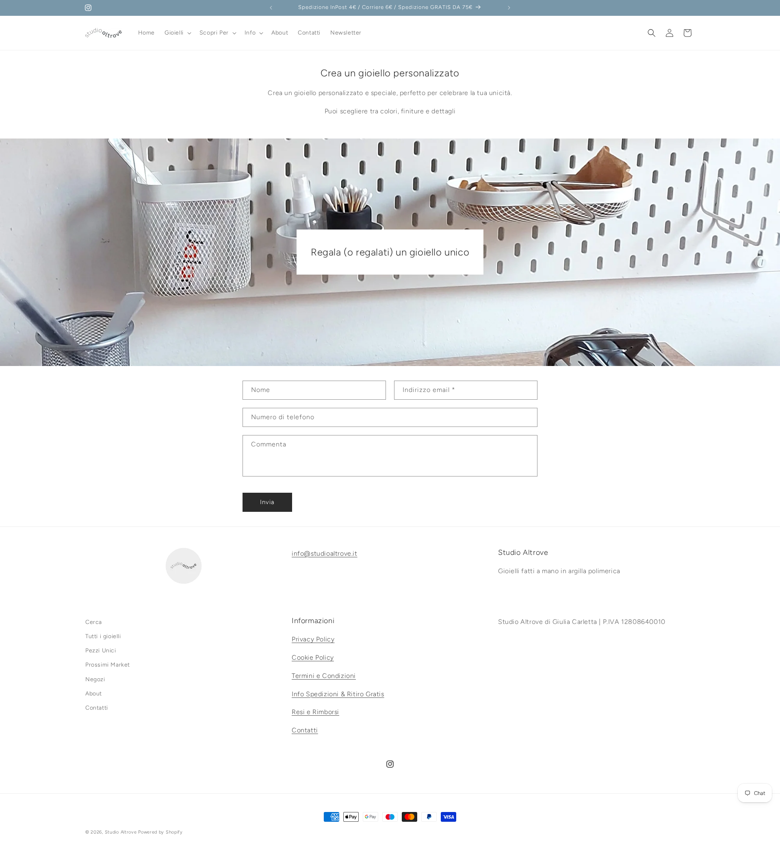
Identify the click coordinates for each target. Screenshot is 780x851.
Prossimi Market (107, 665)
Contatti (96, 707)
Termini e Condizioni (324, 676)
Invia (267, 502)
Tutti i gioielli (103, 636)
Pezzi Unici (100, 650)
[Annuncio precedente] (271, 7)
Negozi (95, 679)
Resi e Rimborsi (315, 712)
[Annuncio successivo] (509, 7)
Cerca (93, 622)
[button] (177, 32)
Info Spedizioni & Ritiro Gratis (338, 694)
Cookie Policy (313, 657)
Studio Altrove (121, 832)
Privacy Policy (313, 639)
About (93, 693)
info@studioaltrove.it (325, 553)
